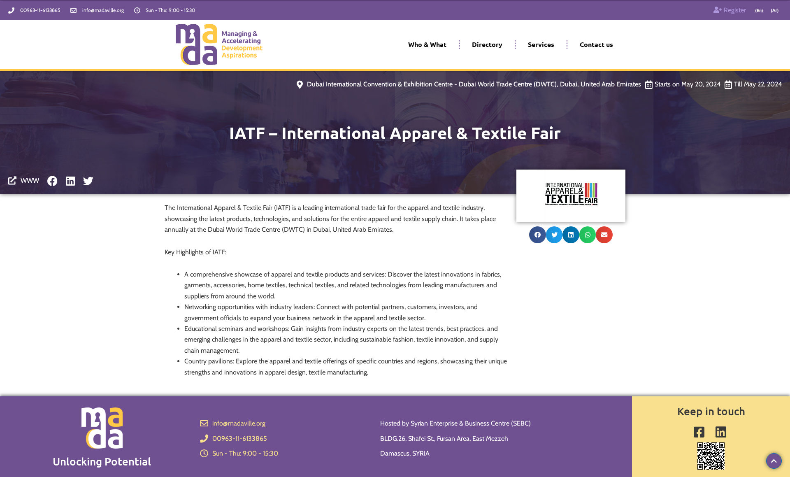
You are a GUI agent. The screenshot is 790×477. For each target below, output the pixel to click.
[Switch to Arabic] (775, 10)
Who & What (427, 44)
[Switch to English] (759, 10)
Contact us (596, 44)
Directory (487, 44)
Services (541, 44)
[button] (537, 234)
